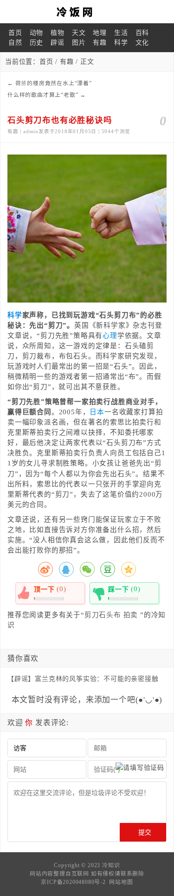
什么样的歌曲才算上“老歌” (42, 95)
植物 (57, 32)
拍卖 (130, 615)
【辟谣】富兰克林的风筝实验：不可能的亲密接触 (83, 678)
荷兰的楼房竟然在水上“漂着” (53, 83)
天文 (79, 32)
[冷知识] (87, 11)
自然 (15, 42)
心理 (110, 335)
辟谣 (57, 42)
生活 (121, 32)
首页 (15, 32)
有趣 (100, 42)
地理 (100, 32)
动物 (37, 32)
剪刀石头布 (102, 615)
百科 (142, 32)
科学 (121, 42)
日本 (97, 412)
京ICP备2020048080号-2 (73, 882)
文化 (142, 42)
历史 (37, 42)
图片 (79, 42)
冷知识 (111, 865)
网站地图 (121, 882)
